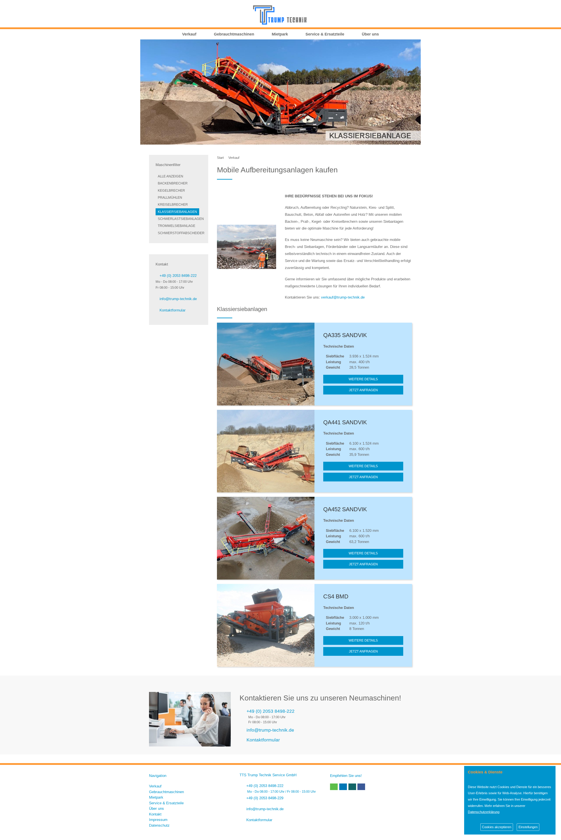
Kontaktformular (173, 310)
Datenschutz (159, 825)
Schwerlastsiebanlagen (181, 219)
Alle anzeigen (170, 176)
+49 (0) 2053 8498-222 (178, 276)
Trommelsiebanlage (176, 226)
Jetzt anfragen (363, 390)
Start (220, 157)
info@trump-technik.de (178, 299)
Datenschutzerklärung (483, 812)
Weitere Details (363, 379)
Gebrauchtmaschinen (234, 34)
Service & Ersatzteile (324, 34)
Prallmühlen (170, 197)
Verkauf (189, 34)
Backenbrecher (173, 183)
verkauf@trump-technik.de (343, 297)
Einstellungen (528, 827)
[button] (334, 786)
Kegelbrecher (171, 190)
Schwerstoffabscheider (181, 233)
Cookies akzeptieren (496, 827)
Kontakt (155, 814)
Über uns (370, 34)
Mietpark (280, 34)
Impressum (158, 820)
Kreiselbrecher (173, 204)
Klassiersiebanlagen (177, 212)
